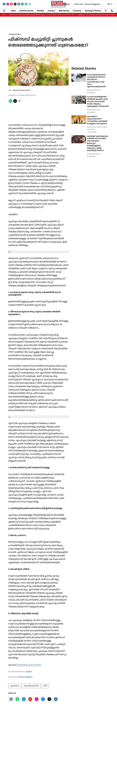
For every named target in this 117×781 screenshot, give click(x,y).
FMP (45, 686)
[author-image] (10, 90)
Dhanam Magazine (25, 677)
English (67, 4)
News (13, 10)
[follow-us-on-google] (11, 699)
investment (14, 686)
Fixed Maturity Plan (31, 686)
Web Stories (64, 10)
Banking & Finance (93, 10)
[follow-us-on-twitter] (49, 699)
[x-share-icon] (15, 102)
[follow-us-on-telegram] (24, 699)
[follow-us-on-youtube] (30, 699)
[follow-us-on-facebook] (43, 699)
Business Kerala (26, 10)
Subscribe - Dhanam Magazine (87, 4)
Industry (51, 10)
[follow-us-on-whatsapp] (17, 699)
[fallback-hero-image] (78, 78)
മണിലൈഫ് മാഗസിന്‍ (29, 665)
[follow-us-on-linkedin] (55, 699)
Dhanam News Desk (21, 90)
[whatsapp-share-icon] (10, 102)
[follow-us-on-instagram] (36, 699)
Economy (77, 10)
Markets (40, 10)
